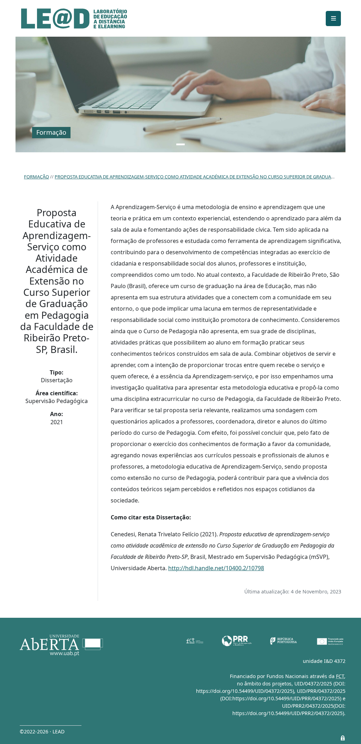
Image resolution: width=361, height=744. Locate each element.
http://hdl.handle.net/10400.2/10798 (216, 568)
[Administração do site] (342, 738)
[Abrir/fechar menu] (333, 18)
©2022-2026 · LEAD (42, 731)
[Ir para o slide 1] (180, 144)
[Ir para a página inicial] (74, 18)
